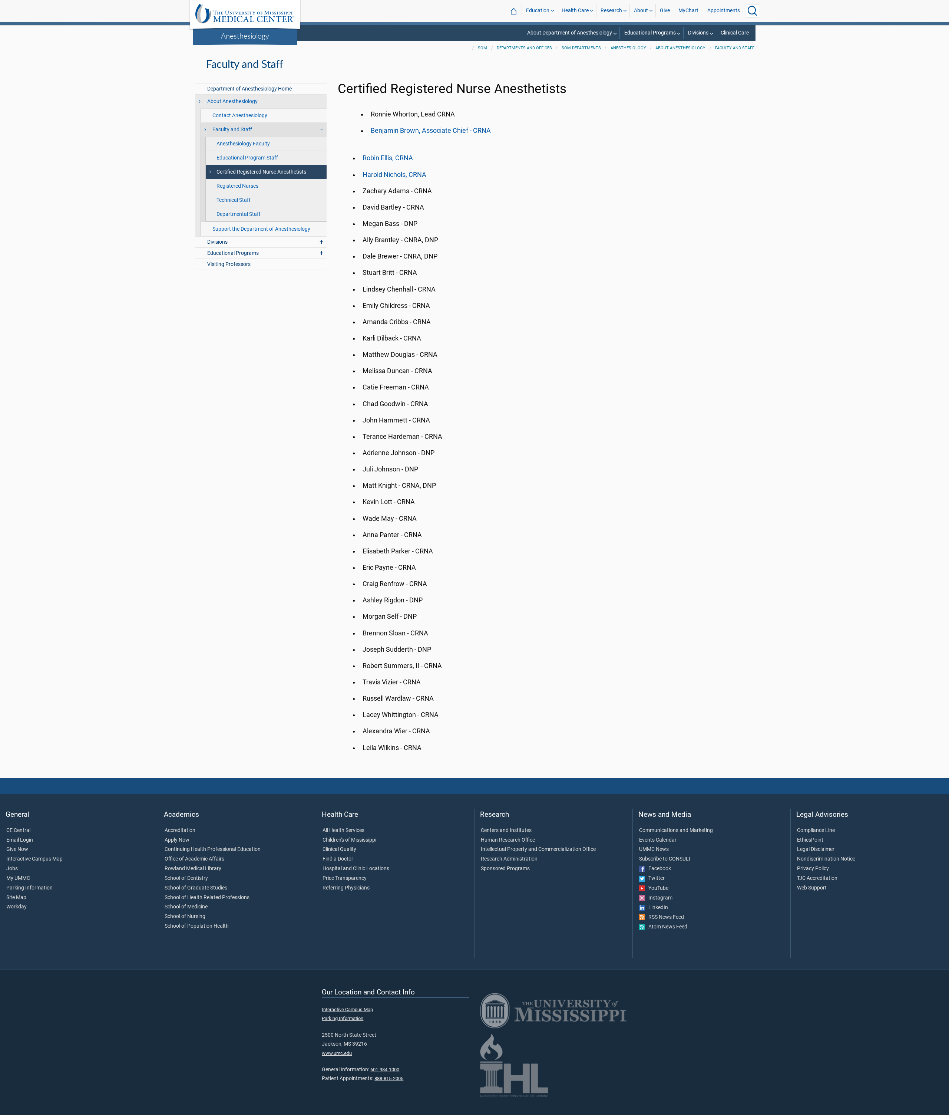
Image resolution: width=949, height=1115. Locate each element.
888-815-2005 (388, 1078)
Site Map (16, 898)
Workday (16, 907)
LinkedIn (656, 908)
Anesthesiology (245, 35)
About (641, 10)
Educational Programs (650, 33)
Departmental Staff (238, 214)
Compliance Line (816, 830)
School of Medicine (186, 907)
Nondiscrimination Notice (826, 859)
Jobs (12, 869)
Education (537, 10)
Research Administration (509, 859)
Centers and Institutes (506, 830)
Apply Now (177, 840)
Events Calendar (658, 840)
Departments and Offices (524, 48)
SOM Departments (581, 48)
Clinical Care (735, 33)
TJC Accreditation (817, 878)
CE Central (18, 830)
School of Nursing (185, 917)
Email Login (19, 840)
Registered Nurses (237, 186)
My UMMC (18, 878)
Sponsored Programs (505, 869)
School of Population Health (197, 926)
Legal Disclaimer (815, 849)
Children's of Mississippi (349, 840)
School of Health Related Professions (207, 898)
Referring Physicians (346, 888)
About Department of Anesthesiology (569, 33)
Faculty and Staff (734, 48)
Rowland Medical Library (193, 869)
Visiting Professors (229, 264)
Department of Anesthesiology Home (249, 89)
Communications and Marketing (676, 830)
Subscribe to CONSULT (665, 859)
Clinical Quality (339, 849)
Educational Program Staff (247, 158)
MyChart (688, 10)
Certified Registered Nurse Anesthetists (261, 172)
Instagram (658, 898)
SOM (482, 48)
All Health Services (343, 830)
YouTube (656, 888)
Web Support (812, 888)
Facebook (658, 869)
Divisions (698, 33)
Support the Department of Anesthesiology (261, 229)
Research (611, 10)
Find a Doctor (338, 859)
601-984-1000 (384, 1069)
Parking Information (29, 888)
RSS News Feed (664, 917)
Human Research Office (508, 840)
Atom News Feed (666, 927)
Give (665, 10)
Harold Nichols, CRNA (394, 174)
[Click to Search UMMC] (752, 10)
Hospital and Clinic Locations (356, 869)
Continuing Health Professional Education (213, 849)
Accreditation (180, 830)
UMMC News (654, 849)
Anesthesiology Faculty (243, 144)
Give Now (17, 849)
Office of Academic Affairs (194, 859)
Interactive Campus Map (34, 859)
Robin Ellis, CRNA (388, 158)
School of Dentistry (186, 878)
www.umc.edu (337, 1053)
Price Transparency (345, 878)
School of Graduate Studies (196, 888)
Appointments (723, 10)
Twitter (655, 878)
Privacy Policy (813, 869)
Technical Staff (233, 200)
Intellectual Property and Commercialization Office (538, 849)
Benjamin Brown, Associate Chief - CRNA (431, 130)
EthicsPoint (810, 840)
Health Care (575, 10)
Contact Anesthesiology (239, 115)
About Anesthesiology (680, 48)
